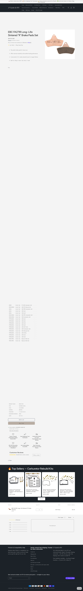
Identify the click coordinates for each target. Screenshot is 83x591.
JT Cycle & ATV (13, 588)
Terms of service (37, 588)
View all (41, 499)
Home (32, 569)
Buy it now (21, 423)
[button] (29, 5)
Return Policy (33, 556)
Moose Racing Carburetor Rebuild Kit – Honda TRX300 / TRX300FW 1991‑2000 (32, 490)
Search (32, 566)
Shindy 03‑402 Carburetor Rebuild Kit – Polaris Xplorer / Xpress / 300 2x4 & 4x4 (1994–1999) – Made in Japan (66, 491)
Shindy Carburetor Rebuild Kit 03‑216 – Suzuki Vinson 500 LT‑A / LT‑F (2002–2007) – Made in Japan (49, 491)
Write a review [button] (36, 455)
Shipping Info (33, 554)
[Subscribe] (28, 578)
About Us (32, 560)
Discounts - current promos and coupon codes (40, 564)
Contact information (51, 588)
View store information (13, 430)
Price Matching (34, 558)
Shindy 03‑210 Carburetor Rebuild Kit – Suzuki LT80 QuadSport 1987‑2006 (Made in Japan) (16, 491)
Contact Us (33, 551)
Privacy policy (31, 588)
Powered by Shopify (19, 588)
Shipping (9, 40)
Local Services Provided (35, 562)
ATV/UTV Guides (34, 571)
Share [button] (10, 460)
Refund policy (26, 588)
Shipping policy (44, 588)
